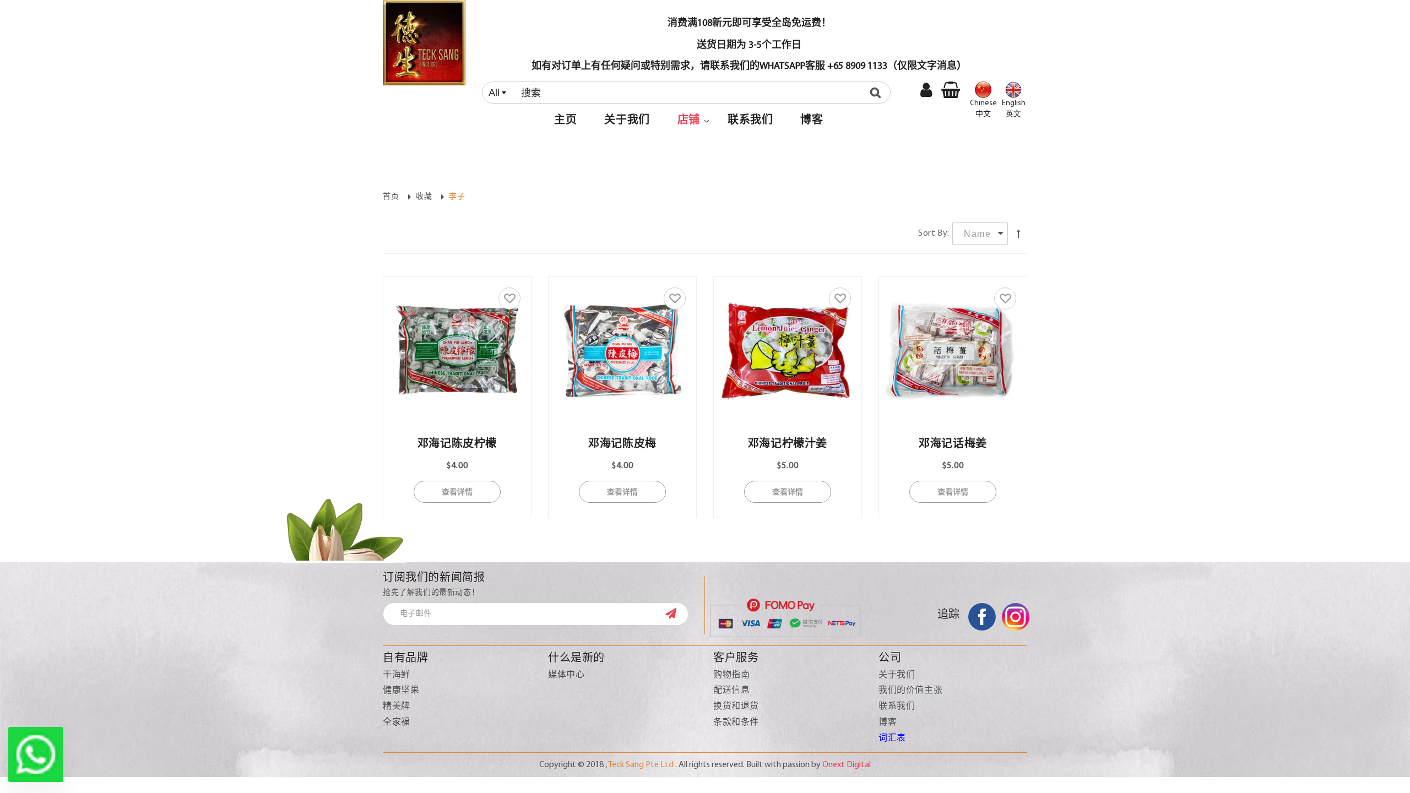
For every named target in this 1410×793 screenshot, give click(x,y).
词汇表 (892, 738)
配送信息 (731, 690)
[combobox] (686, 93)
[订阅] (676, 613)
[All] (689, 93)
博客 (887, 722)
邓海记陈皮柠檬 (457, 444)
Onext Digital (846, 765)
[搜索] (878, 93)
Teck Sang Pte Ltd (641, 765)
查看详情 (457, 491)
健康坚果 (401, 690)
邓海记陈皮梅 (622, 444)
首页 (391, 197)
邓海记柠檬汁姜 (787, 444)
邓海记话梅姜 (953, 444)
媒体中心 (566, 675)
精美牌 (396, 706)
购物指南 (731, 675)
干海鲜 (396, 675)
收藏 (424, 197)
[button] (689, 121)
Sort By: (934, 233)
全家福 (396, 722)
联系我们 (896, 706)
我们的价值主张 (910, 690)
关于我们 (896, 675)
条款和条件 (736, 722)
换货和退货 (736, 706)
